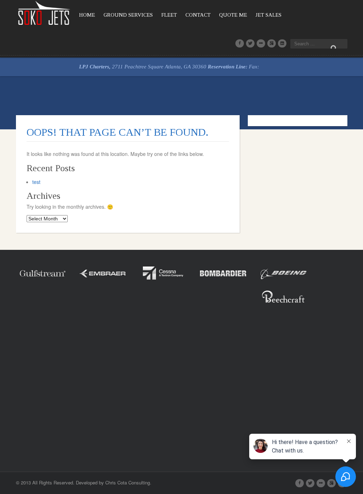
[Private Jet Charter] (44, 12)
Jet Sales (268, 15)
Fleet (169, 15)
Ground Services (128, 15)
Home (87, 15)
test (36, 181)
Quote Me (233, 15)
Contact (198, 15)
